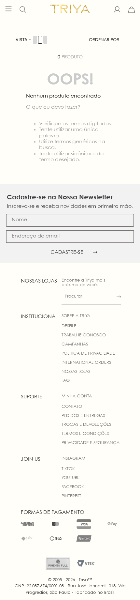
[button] (23, 9)
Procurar (73, 296)
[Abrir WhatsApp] (123, 583)
